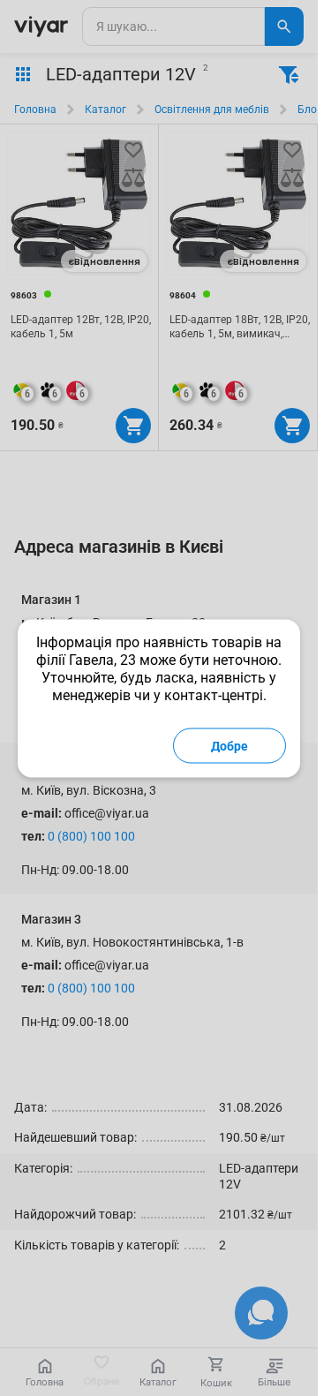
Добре (229, 745)
